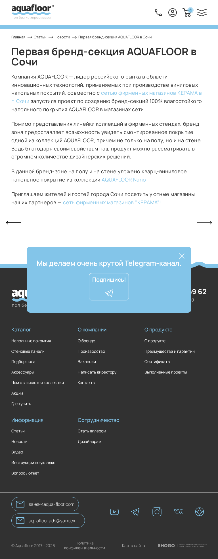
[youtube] (114, 512)
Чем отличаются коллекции (37, 382)
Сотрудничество (99, 419)
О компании (92, 329)
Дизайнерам (89, 441)
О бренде (86, 341)
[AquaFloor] (32, 12)
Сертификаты (157, 361)
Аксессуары (22, 372)
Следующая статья (204, 222)
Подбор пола (23, 361)
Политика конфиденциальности (84, 545)
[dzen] (199, 512)
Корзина (190, 10)
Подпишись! (109, 279)
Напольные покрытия (31, 341)
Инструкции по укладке (33, 462)
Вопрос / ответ (25, 473)
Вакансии (87, 361)
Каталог (21, 329)
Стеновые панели (28, 351)
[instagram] (157, 512)
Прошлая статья (13, 222)
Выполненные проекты (165, 372)
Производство (91, 351)
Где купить (21, 403)
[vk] (178, 512)
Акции (17, 393)
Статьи (18, 431)
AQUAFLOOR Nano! (125, 179)
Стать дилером (92, 431)
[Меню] (202, 12)
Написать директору (97, 372)
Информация (27, 419)
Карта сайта (133, 545)
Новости (19, 441)
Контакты (86, 382)
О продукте (158, 329)
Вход (172, 12)
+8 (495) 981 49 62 (158, 12)
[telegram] (136, 512)
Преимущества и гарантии (169, 351)
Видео (17, 452)
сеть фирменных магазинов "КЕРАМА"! (112, 202)
